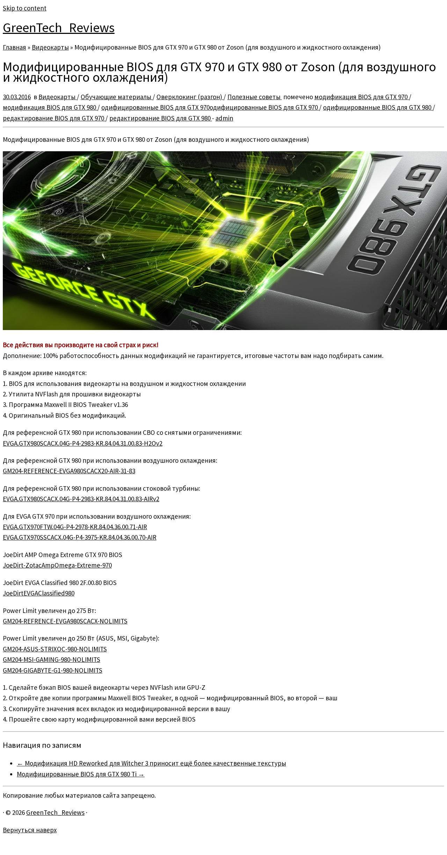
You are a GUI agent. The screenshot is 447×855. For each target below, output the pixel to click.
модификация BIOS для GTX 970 (361, 97)
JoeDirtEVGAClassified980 (38, 593)
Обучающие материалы (117, 97)
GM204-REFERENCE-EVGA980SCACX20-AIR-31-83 (69, 471)
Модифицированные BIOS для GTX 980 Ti (81, 774)
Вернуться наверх (30, 830)
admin (224, 118)
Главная (14, 47)
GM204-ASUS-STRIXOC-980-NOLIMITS (55, 649)
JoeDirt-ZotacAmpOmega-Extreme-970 (57, 565)
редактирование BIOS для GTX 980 (160, 118)
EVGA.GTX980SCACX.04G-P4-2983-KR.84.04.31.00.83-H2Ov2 (82, 443)
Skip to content (24, 8)
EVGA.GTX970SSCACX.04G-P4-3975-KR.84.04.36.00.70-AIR (79, 537)
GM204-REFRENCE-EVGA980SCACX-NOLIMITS (65, 621)
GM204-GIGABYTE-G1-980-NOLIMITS (52, 670)
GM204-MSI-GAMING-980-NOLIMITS (51, 659)
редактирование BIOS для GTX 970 (54, 118)
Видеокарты (50, 47)
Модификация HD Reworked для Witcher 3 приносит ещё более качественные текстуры (151, 763)
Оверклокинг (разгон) (190, 97)
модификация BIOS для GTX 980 (50, 107)
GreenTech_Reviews (59, 27)
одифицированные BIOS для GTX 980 (378, 107)
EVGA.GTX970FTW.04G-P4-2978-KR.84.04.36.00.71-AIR (75, 526)
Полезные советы (254, 97)
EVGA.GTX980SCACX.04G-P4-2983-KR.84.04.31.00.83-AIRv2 (81, 499)
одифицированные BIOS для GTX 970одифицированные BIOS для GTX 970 (210, 107)
